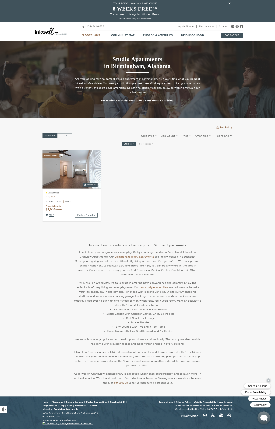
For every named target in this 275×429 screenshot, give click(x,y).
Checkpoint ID (117, 402)
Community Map (123, 35)
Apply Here (66, 406)
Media (90, 184)
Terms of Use (166, 402)
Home (45, 402)
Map (65, 136)
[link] (71, 169)
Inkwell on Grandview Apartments (60, 409)
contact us (121, 382)
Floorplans (57, 402)
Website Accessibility (205, 402)
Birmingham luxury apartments (134, 256)
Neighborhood (192, 35)
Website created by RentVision (190, 409)
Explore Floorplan (86, 215)
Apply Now (184, 26)
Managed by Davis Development (59, 420)
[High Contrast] (3, 409)
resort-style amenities (154, 287)
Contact (224, 26)
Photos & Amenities (158, 35)
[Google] (232, 26)
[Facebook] (241, 26)
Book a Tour (232, 35)
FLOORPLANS (90, 35)
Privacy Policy (183, 402)
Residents (205, 26)
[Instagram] (237, 26)
